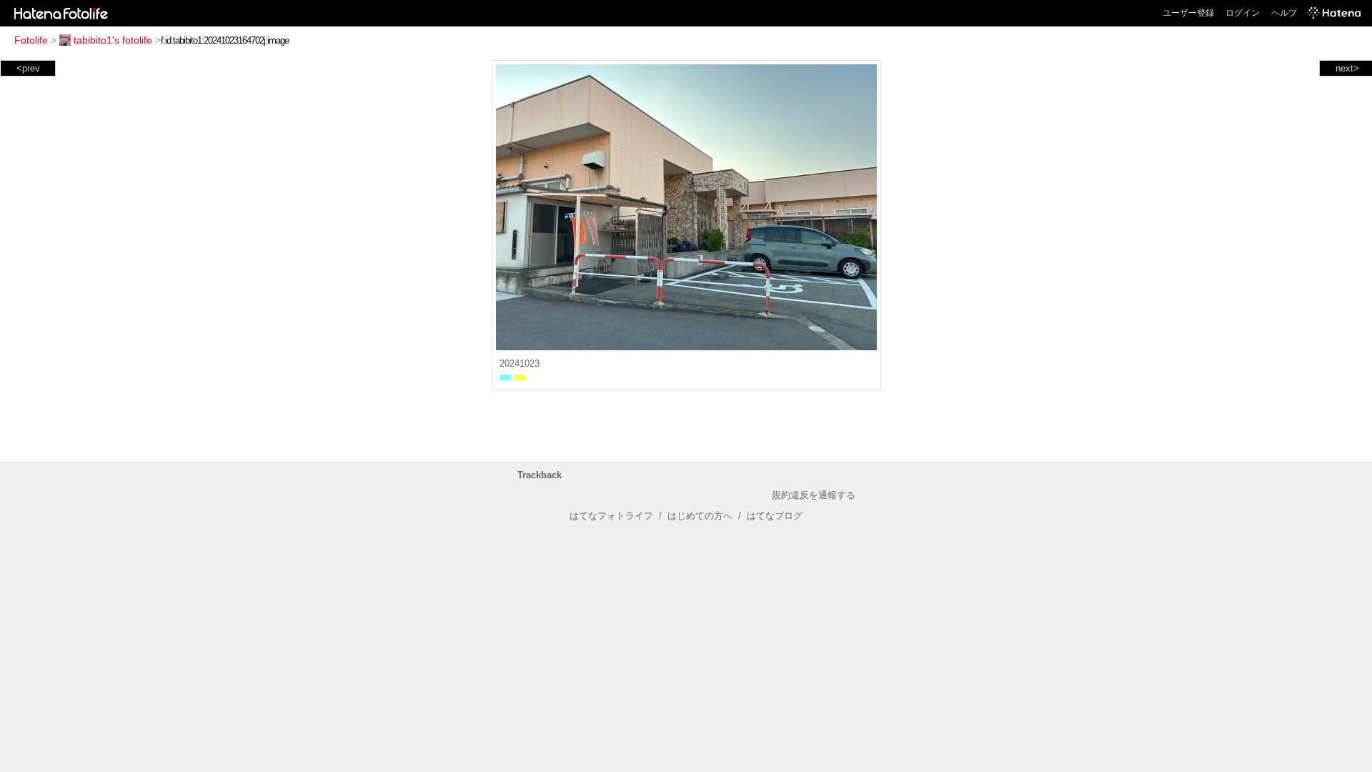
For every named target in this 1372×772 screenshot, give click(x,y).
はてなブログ (774, 515)
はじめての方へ (699, 515)
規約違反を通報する (813, 495)
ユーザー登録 (1188, 13)
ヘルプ (1284, 13)
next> (1347, 68)
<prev (28, 68)
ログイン (1243, 13)
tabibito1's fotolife (113, 40)
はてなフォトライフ (611, 515)
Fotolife (31, 40)
